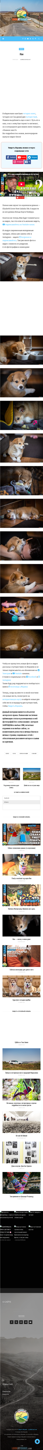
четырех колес (29, 113)
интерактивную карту (11, 699)
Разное (21, 49)
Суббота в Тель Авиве (21, 1042)
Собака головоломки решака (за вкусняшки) (21, 848)
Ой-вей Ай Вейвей (21, 1135)
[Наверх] (37, 1441)
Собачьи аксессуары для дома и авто (21, 969)
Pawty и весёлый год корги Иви (21, 878)
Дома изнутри (6, 1391)
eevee (7, 753)
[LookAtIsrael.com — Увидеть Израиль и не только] (22, 13)
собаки (34, 753)
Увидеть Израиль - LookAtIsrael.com (27, 1429)
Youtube (18, 673)
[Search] (39, 38)
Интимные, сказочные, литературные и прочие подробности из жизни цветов (21, 1104)
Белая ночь (5, 1394)
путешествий (31, 117)
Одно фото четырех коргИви (21, 1000)
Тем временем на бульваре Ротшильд (21, 1196)
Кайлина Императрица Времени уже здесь (21, 909)
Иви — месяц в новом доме (21, 939)
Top (22, 1446)
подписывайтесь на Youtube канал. (20, 224)
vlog (14, 753)
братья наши (24, 753)
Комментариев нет (25, 59)
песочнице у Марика (19, 686)
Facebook (32, 677)
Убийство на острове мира (32, 785)
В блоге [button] (6, 802)
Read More (21, 1316)
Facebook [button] (6, 798)
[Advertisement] (21, 88)
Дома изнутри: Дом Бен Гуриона (21, 1166)
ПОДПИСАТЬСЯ (22, 1230)
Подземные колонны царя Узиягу (11, 786)
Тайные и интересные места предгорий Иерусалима (21, 1073)
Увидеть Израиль (15, 706)
